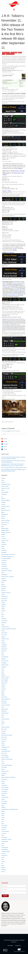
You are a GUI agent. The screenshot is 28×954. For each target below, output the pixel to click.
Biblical (2, 512)
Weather (3, 867)
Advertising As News (6, 484)
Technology (3, 827)
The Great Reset (5, 831)
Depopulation (4, 574)
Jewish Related (4, 656)
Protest (3, 763)
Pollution (3, 745)
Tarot (2, 821)
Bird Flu (3, 518)
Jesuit (3, 54)
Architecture (4, 494)
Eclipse (3, 584)
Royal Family (4, 779)
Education (3, 588)
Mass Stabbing (4, 680)
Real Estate (4, 773)
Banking (3, 508)
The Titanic (3, 833)
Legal (2, 668)
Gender (3, 630)
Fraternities (3, 618)
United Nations (4, 849)
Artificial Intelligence (5, 500)
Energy (3, 594)
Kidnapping (3, 662)
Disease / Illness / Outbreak (7, 576)
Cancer (3, 536)
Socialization (4, 803)
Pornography (4, 749)
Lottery (2, 670)
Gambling (3, 622)
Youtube (5, 441)
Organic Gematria (5, 727)
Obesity (3, 723)
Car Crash (3, 538)
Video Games (4, 855)
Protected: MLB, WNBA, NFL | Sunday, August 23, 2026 (13, 467)
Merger (3, 691)
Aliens (2, 490)
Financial (3, 610)
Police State (4, 739)
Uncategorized (4, 847)
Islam (2, 652)
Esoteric (3, 602)
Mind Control (4, 697)
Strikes (2, 815)
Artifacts (3, 498)
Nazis (2, 717)
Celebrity (3, 542)
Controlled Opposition (6, 558)
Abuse (2, 480)
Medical (3, 686)
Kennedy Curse (4, 660)
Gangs (2, 624)
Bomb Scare (4, 524)
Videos (2, 857)
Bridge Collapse (4, 528)
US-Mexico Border (5, 851)
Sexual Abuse (4, 791)
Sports (2, 805)
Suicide (3, 817)
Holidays (3, 642)
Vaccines (3, 853)
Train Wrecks (4, 837)
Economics (3, 586)
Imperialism (4, 646)
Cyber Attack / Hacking (6, 570)
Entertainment (14, 52)
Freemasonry (4, 620)
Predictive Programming (6, 759)
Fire (2, 612)
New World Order (10, 54)
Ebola (2, 582)
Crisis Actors (4, 566)
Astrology (3, 502)
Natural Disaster (5, 713)
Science (3, 783)
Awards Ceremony (5, 506)
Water (2, 865)
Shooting (3, 795)
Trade (2, 835)
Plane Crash (4, 737)
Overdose (3, 731)
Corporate (3, 562)
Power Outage (4, 755)
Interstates (3, 650)
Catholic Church (6, 52)
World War (3, 869)
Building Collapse (5, 530)
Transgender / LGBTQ (6, 839)
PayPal (5, 449)
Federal (3, 608)
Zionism (3, 871)
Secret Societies (5, 787)
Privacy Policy (10, 945)
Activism (3, 482)
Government (4, 632)
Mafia (2, 672)
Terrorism (3, 829)
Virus (2, 859)
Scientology (4, 785)
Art (2, 496)
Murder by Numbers (5, 705)
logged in (9, 431)
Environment (4, 598)
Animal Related (4, 492)
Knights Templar (4, 664)
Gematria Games (5, 626)
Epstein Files (4, 600)
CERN (2, 546)
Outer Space (4, 729)
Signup (5, 895)
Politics (3, 743)
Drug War (3, 578)
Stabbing (3, 807)
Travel (2, 843)
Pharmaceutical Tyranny (6, 735)
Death (2, 572)
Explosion (3, 604)
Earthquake (3, 580)
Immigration (4, 644)
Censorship (3, 544)
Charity (3, 548)
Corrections (4, 564)
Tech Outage (4, 825)
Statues (3, 813)
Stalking (3, 811)
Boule (2, 526)
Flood (2, 614)
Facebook (5, 444)
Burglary (3, 534)
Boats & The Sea (5, 522)
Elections (3, 590)
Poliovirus (3, 741)
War (2, 863)
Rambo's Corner (5, 771)
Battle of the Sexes (5, 510)
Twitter (5, 446)
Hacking (3, 636)
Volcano (3, 861)
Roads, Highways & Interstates (8, 777)
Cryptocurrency (4, 568)
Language (3, 666)
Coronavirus (4, 560)
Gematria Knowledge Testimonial (8, 628)
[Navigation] (14, 10)
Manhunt (3, 674)
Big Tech (3, 516)
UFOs (2, 845)
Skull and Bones (5, 797)
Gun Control (4, 634)
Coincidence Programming (7, 556)
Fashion (3, 606)
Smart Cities (4, 801)
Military (3, 695)
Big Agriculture (4, 514)
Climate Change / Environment (8, 554)
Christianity (3, 552)
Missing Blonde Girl (5, 699)
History (20, 52)
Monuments (4, 703)
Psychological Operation (6, 765)
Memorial (3, 689)
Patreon (5, 438)
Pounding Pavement (5, 751)
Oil (2, 725)
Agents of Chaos (5, 486)
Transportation (4, 841)
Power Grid (3, 753)
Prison (2, 761)
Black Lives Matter (5, 520)
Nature (2, 715)
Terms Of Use (17, 945)
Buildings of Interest (5, 532)
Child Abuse (4, 550)
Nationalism (4, 711)
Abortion (3, 478)
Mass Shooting (4, 678)
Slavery (3, 799)
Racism (3, 769)
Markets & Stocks (5, 677)
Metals (2, 693)
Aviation (3, 504)
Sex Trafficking (4, 789)
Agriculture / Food (5, 488)
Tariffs (2, 819)
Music (2, 707)
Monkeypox (4, 701)
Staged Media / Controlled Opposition (9, 809)
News (2, 721)
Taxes (2, 823)
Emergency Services (6, 592)
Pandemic (3, 733)
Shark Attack (4, 793)
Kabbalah (3, 658)
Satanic (3, 781)
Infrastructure (4, 648)
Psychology (4, 767)
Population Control (5, 747)
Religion (3, 775)
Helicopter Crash (5, 638)
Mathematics (4, 683)
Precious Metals (5, 757)
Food (2, 616)
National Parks (4, 709)
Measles (3, 685)
